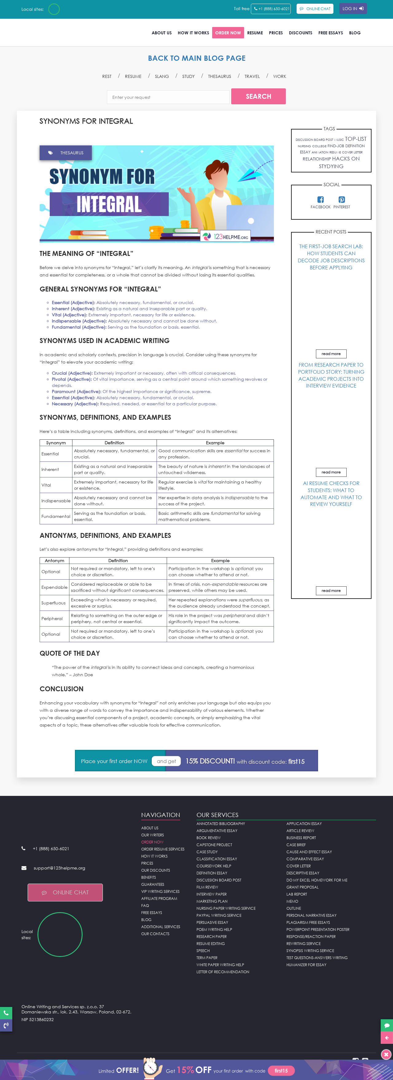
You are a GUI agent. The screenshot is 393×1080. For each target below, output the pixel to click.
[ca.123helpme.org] (70, 9)
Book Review (208, 837)
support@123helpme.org (59, 867)
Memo (292, 901)
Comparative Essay (305, 859)
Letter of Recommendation (222, 972)
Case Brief (296, 845)
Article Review (300, 830)
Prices (276, 32)
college (319, 146)
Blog (355, 32)
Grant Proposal (302, 887)
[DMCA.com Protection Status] (76, 1034)
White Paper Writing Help (220, 964)
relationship (317, 158)
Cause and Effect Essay (309, 852)
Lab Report (296, 894)
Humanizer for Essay (306, 964)
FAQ (145, 905)
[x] (196, 1068)
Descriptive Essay (302, 873)
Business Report (301, 837)
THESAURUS (219, 76)
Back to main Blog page (196, 57)
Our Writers (152, 835)
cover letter (352, 152)
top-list (356, 138)
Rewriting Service (303, 943)
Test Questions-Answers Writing (317, 957)
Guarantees (152, 884)
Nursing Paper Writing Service (225, 908)
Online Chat (71, 892)
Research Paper (211, 936)
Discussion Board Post (218, 880)
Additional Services (160, 926)
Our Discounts (155, 870)
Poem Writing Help (214, 929)
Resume (255, 32)
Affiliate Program (159, 898)
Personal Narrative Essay (311, 915)
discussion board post (314, 139)
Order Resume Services (163, 849)
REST (106, 76)
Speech (203, 950)
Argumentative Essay (216, 830)
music (339, 139)
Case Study (207, 852)
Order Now (228, 32)
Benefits (148, 877)
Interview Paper (211, 894)
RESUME (133, 76)
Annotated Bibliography (220, 823)
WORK (279, 76)
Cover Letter (298, 866)
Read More (331, 353)
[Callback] (6, 1025)
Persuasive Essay (212, 922)
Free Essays (330, 32)
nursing (304, 146)
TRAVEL (252, 76)
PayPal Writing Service (218, 915)
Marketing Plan (212, 901)
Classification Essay (216, 859)
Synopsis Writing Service (310, 950)
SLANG (162, 76)
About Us (162, 32)
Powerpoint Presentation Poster (317, 929)
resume (335, 152)
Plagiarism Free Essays (308, 922)
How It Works (193, 32)
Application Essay (304, 823)
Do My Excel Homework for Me (316, 880)
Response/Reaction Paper (311, 936)
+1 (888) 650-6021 (274, 8)
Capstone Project (214, 845)
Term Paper (206, 957)
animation (320, 152)
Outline (293, 908)
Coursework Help (213, 866)
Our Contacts (155, 934)
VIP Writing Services (160, 891)
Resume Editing (210, 943)
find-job (336, 146)
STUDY (188, 76)
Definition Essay (211, 873)
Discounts (300, 32)
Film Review (207, 887)
